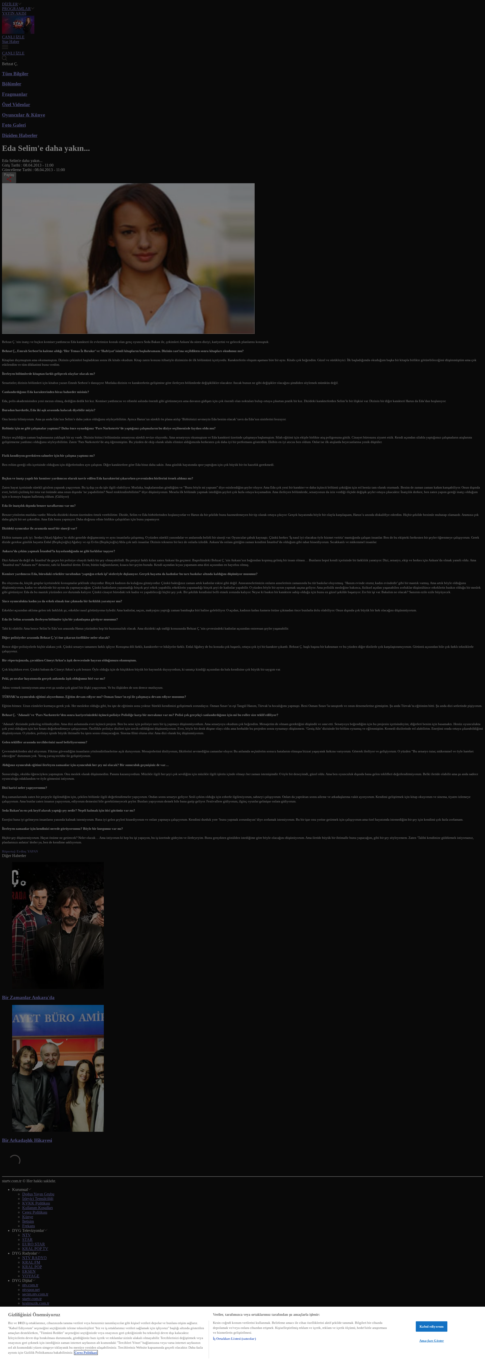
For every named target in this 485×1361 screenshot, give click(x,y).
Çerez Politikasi (86, 1352)
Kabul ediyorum (432, 1326)
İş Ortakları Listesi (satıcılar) (234, 1339)
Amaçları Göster (431, 1341)
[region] (242, 1334)
